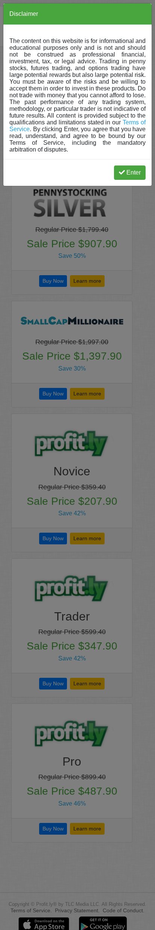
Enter (133, 172)
